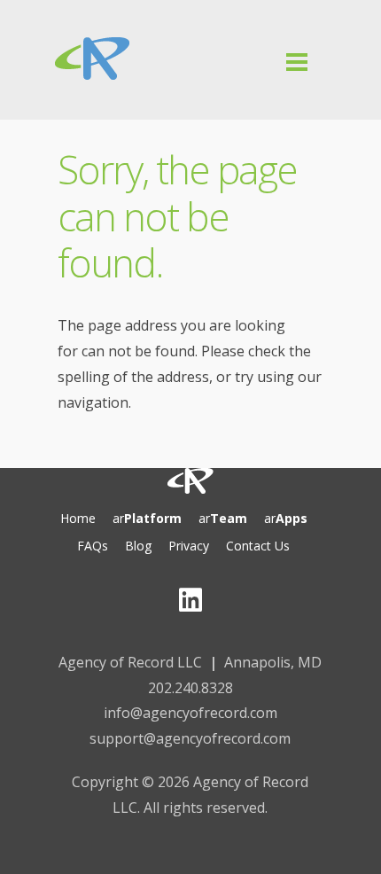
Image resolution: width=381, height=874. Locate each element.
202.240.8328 (190, 688)
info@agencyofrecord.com (190, 712)
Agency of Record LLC (130, 662)
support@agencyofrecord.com (190, 738)
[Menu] (190, 104)
